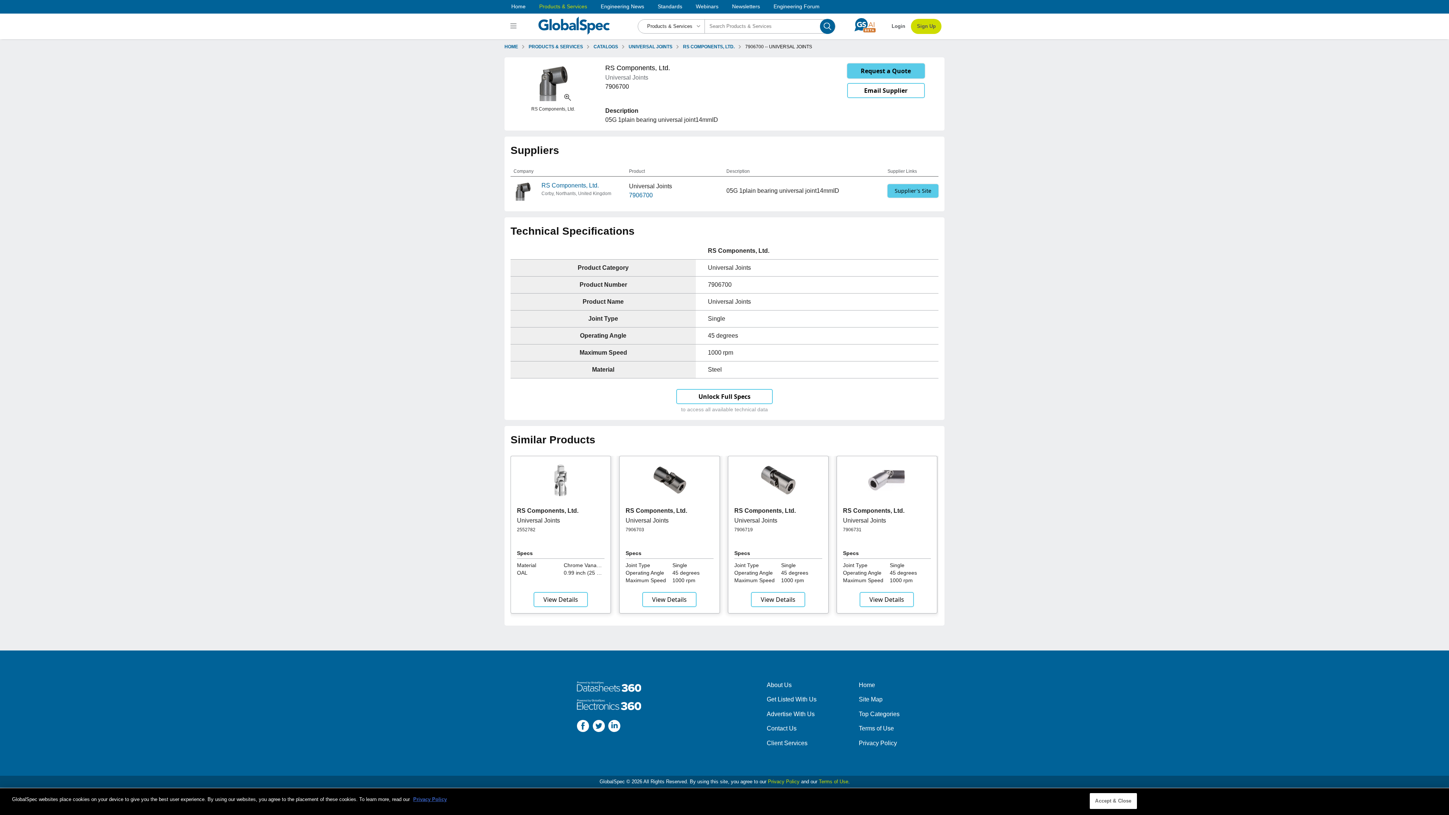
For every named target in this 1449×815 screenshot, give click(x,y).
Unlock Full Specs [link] (724, 396)
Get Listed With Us (792, 699)
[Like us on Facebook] (583, 727)
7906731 (852, 529)
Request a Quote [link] (886, 71)
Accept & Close (1113, 801)
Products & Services (563, 6)
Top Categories (879, 714)
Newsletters (746, 6)
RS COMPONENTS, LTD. (709, 46)
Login (898, 26)
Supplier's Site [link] (913, 190)
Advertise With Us (791, 714)
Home (518, 6)
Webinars (707, 6)
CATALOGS (606, 46)
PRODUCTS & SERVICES (556, 46)
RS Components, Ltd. (570, 185)
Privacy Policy (878, 743)
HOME (511, 46)
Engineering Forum (797, 6)
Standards (670, 6)
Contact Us (782, 728)
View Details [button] (560, 599)
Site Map (871, 699)
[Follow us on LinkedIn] (614, 727)
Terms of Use (876, 728)
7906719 (743, 529)
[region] (724, 801)
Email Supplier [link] (886, 90)
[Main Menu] (514, 26)
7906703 (635, 529)
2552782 (526, 529)
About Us (779, 685)
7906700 (641, 195)
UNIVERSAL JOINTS (650, 46)
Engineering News (622, 6)
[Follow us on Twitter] (599, 727)
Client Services (787, 743)
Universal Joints (538, 520)
